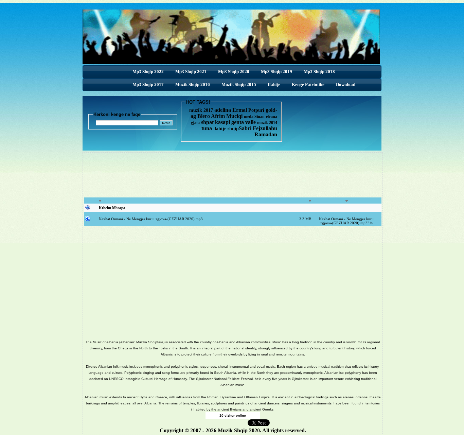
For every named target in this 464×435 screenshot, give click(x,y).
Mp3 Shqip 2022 (148, 71)
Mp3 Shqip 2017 (148, 84)
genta (237, 122)
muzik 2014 (267, 122)
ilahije (219, 128)
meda (248, 116)
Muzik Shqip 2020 (239, 430)
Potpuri (256, 110)
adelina (222, 110)
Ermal (240, 110)
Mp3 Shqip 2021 (191, 71)
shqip (233, 128)
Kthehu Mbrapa (112, 208)
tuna (206, 128)
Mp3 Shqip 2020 (233, 71)
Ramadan (265, 134)
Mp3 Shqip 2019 (276, 71)
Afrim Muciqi (227, 116)
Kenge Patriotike (308, 84)
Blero (203, 116)
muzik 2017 (201, 110)
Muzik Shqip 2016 (192, 84)
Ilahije (274, 84)
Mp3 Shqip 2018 (319, 71)
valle (251, 122)
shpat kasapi (215, 122)
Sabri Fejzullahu (258, 128)
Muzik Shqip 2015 (238, 84)
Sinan (259, 116)
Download (345, 84)
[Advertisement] (232, 178)
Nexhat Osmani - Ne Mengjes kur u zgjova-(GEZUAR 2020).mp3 (151, 219)
